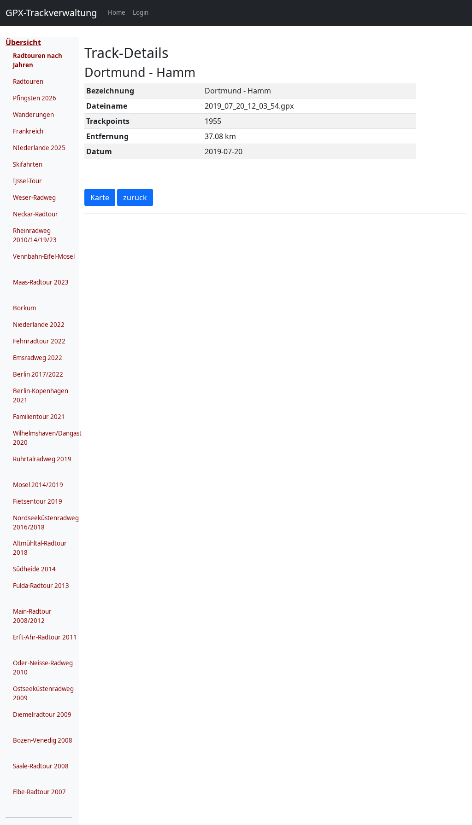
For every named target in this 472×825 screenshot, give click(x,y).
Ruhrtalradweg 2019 (42, 459)
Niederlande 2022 (39, 324)
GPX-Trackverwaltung (51, 12)
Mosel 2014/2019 (38, 485)
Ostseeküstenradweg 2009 (43, 693)
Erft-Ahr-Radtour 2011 (45, 637)
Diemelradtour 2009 (42, 714)
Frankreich (28, 131)
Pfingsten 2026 (34, 98)
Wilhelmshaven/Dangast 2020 (47, 438)
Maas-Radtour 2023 (41, 282)
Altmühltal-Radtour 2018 (40, 548)
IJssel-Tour (27, 181)
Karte (99, 197)
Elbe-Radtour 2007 (39, 792)
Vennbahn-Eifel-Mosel (44, 256)
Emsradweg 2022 (37, 358)
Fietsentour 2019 (37, 501)
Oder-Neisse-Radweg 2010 (43, 667)
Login (140, 12)
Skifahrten (27, 164)
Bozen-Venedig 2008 (42, 740)
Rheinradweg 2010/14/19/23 (35, 235)
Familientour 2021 (39, 416)
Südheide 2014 (34, 569)
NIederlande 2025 (39, 148)
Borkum (24, 308)
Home (118, 12)
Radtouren (28, 81)
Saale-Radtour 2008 (41, 766)
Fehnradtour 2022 (39, 341)
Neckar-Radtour (35, 214)
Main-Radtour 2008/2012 (32, 616)
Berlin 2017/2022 (38, 374)
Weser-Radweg (34, 197)
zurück (135, 197)
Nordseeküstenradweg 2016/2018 (46, 522)
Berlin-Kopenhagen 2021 (40, 395)
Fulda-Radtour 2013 (41, 585)
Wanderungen (33, 114)
